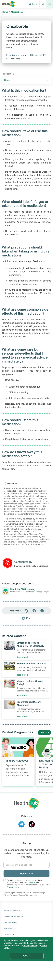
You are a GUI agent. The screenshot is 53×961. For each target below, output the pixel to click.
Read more (22, 657)
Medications (17, 12)
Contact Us (9, 934)
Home (5, 12)
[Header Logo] (8, 4)
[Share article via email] (26, 610)
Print (28, 618)
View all (43, 732)
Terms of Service (25, 895)
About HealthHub (12, 910)
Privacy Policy (12, 887)
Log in (34, 4)
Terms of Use (30, 882)
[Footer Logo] (26, 806)
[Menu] (49, 4)
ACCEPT (26, 955)
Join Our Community (13, 916)
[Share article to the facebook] (42, 610)
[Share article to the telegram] (34, 610)
